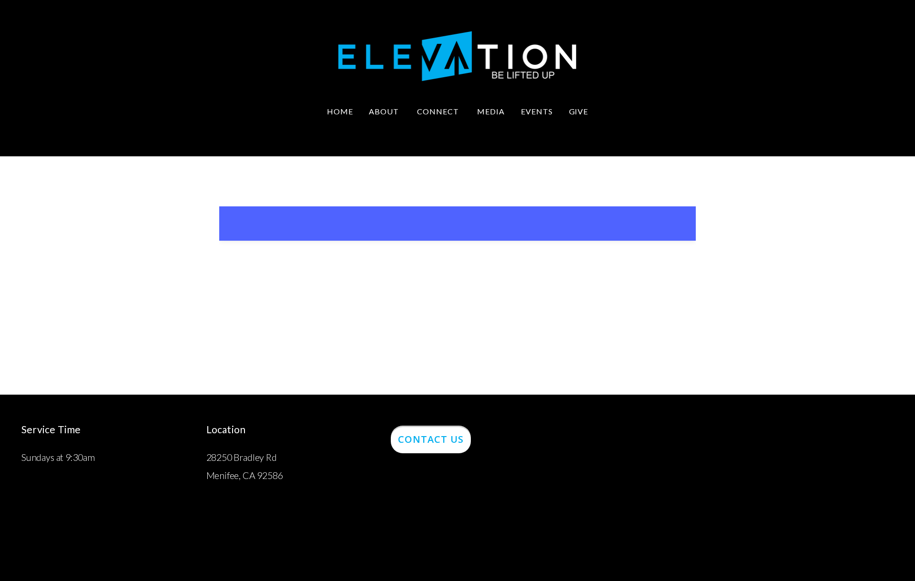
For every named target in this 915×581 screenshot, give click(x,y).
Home (340, 111)
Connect (439, 111)
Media (491, 111)
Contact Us (431, 439)
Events (537, 111)
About (385, 111)
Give (579, 111)
